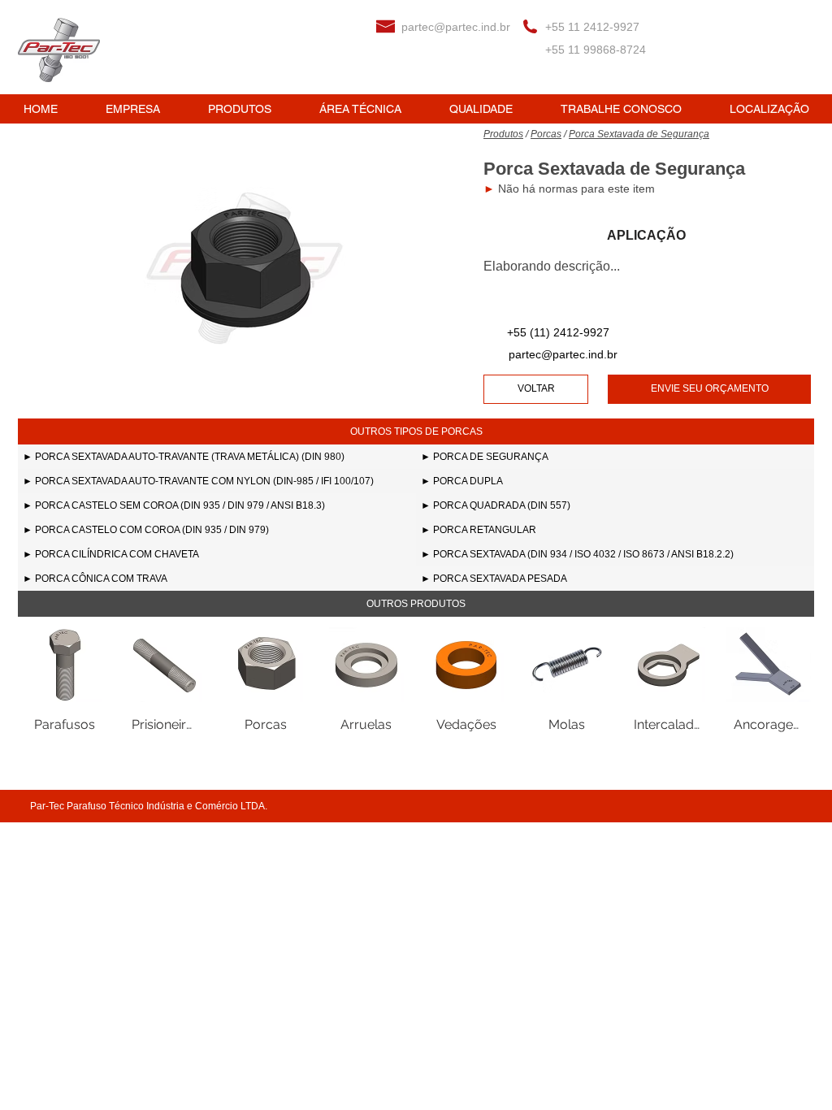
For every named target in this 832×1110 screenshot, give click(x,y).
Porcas (546, 134)
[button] (416, 431)
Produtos (503, 134)
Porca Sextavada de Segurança (639, 134)
